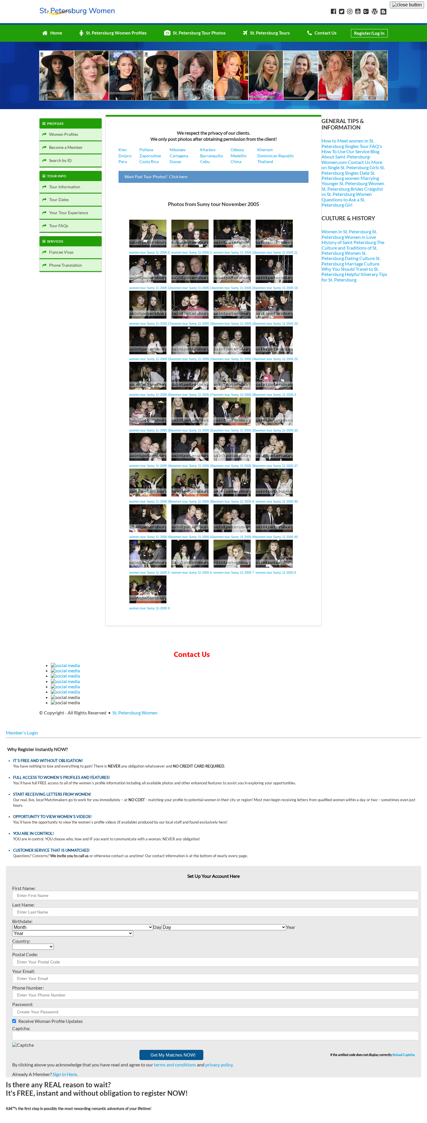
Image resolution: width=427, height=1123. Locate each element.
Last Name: (23, 904)
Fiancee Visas (59, 252)
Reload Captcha (403, 1055)
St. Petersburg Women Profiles (115, 32)
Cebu (205, 161)
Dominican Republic (275, 155)
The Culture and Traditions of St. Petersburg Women (353, 247)
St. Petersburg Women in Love (349, 234)
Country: (21, 941)
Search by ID (59, 160)
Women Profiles (62, 134)
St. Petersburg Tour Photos (198, 32)
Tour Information (63, 186)
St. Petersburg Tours (268, 32)
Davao (175, 161)
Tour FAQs (57, 225)
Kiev (123, 149)
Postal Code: (25, 954)
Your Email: (23, 971)
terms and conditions (175, 1064)
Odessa (237, 149)
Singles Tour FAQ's (363, 146)
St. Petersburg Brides (342, 189)
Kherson (265, 149)
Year (290, 927)
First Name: (23, 888)
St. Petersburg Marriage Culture (351, 260)
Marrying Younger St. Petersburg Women (353, 180)
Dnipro (125, 155)
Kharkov (208, 149)
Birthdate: (22, 921)
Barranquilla (211, 155)
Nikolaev (178, 149)
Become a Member (64, 147)
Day (157, 927)
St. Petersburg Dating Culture (348, 255)
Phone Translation (64, 265)
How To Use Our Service (345, 151)
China (236, 161)
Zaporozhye (150, 155)
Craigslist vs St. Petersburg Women (352, 191)
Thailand (265, 161)
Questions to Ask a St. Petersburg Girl (343, 202)
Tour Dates (57, 199)
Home (55, 32)
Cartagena (179, 155)
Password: (22, 1004)
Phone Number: (28, 987)
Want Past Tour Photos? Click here (155, 176)
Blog (374, 151)
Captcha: (21, 1028)
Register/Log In (369, 33)
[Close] (407, 4)
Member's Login (22, 732)
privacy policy (218, 1064)
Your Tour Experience (67, 212)
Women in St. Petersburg (346, 231)
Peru (123, 161)
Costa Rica (149, 161)
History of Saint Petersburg (349, 242)
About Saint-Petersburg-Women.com (346, 159)
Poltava (146, 149)
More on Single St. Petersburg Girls (352, 164)
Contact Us (324, 32)
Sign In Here (65, 1074)
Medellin (239, 155)
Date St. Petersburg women (348, 175)
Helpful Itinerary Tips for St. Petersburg (354, 276)
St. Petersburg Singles (353, 170)
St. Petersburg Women (134, 712)
